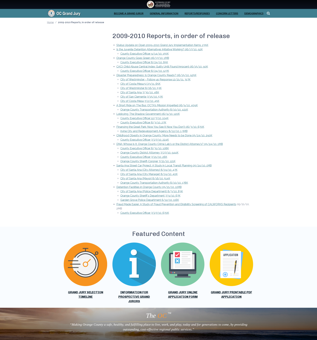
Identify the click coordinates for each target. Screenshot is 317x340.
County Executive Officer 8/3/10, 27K (143, 122)
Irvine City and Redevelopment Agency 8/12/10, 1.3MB (154, 131)
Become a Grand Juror (128, 13)
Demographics (253, 13)
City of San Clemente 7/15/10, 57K (141, 96)
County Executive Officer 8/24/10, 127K (144, 70)
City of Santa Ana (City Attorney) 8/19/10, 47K (148, 169)
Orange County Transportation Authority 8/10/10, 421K (154, 109)
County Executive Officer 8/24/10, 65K (144, 62)
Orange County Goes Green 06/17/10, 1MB (142, 58)
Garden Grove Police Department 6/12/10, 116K (149, 200)
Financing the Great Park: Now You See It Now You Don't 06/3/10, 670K (160, 126)
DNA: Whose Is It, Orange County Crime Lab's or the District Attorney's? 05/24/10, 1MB (169, 144)
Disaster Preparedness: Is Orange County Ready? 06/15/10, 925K (156, 75)
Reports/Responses (197, 13)
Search (268, 13)
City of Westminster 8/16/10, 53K (141, 88)
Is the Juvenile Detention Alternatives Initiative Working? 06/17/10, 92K (159, 49)
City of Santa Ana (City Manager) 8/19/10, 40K (149, 174)
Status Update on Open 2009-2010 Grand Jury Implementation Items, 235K (162, 45)
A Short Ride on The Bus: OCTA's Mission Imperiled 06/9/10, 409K (157, 105)
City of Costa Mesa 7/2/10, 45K (139, 101)
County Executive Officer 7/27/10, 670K (144, 212)
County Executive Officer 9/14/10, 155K (144, 53)
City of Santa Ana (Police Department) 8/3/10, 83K (151, 191)
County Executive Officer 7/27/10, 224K (144, 139)
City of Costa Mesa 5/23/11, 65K (140, 83)
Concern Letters (227, 13)
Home (50, 22)
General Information (164, 13)
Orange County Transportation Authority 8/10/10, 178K (154, 182)
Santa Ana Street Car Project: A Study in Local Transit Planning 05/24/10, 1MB (164, 165)
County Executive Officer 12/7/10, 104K (144, 118)
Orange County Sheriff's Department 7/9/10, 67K (150, 195)
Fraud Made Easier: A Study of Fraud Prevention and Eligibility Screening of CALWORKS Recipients (176, 204)
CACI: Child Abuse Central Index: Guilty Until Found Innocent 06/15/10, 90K (162, 66)
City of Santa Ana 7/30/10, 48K (139, 92)
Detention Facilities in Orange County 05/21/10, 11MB (149, 187)
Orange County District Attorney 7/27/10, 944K (149, 152)
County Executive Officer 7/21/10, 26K (143, 157)
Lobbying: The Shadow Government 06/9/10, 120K (148, 113)
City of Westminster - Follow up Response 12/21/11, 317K (155, 79)
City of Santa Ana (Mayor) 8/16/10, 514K (145, 178)
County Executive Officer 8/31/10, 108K (144, 148)
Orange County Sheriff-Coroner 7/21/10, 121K (148, 161)
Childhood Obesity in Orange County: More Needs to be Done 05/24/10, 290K (164, 135)
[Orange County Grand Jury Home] (69, 13)
